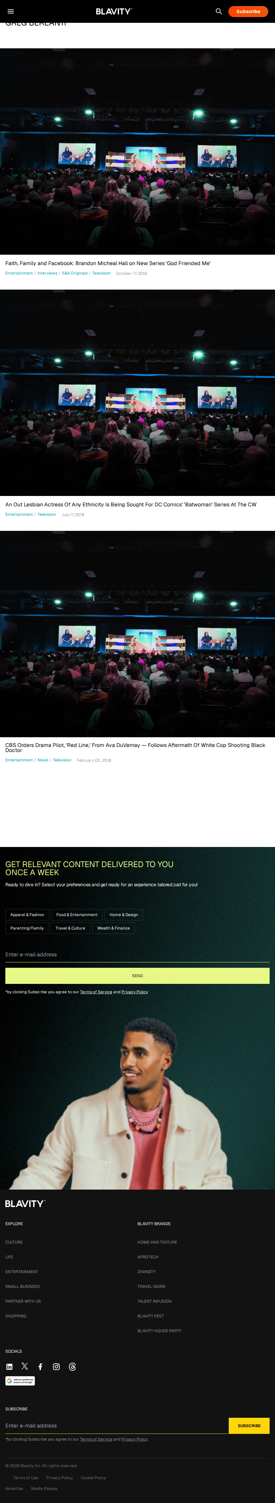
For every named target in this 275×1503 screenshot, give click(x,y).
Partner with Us (23, 1301)
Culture (13, 1242)
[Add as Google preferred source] (20, 1381)
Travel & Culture (70, 928)
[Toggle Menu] (11, 11)
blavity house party (159, 1331)
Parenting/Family (27, 928)
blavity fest (151, 1316)
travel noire (151, 1286)
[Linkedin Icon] (9, 1367)
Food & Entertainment (77, 914)
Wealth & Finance (113, 928)
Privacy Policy (134, 992)
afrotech (148, 1257)
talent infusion (155, 1301)
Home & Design (124, 914)
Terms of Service (96, 992)
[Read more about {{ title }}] (137, 151)
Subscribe (248, 11)
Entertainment (21, 1271)
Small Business (22, 1286)
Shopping (15, 1316)
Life (9, 1257)
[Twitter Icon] (24, 1366)
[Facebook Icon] (40, 1367)
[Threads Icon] (72, 1367)
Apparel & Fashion (27, 914)
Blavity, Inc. (31, 1465)
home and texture (157, 1242)
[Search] (219, 11)
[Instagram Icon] (56, 1367)
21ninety (147, 1271)
